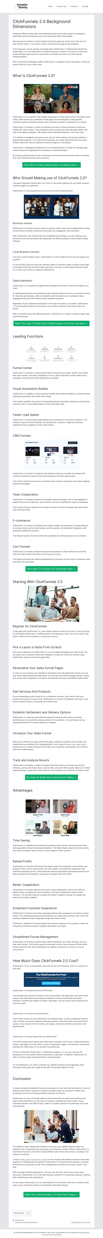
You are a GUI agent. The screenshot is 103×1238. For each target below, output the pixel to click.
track (85, 942)
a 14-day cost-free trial (70, 1052)
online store (56, 1147)
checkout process (54, 554)
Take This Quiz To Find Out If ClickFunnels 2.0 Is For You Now (50, 323)
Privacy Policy (61, 6)
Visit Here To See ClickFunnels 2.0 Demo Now (50, 164)
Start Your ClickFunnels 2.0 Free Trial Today (50, 1194)
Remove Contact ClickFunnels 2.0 (26, 1222)
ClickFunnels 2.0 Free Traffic (80, 1222)
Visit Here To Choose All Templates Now (50, 568)
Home (50, 6)
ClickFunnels (19, 1220)
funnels (20, 1185)
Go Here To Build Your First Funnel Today (49, 777)
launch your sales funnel (76, 744)
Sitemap (85, 6)
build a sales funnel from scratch (33, 1159)
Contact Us (74, 6)
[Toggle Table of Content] (27, 1213)
